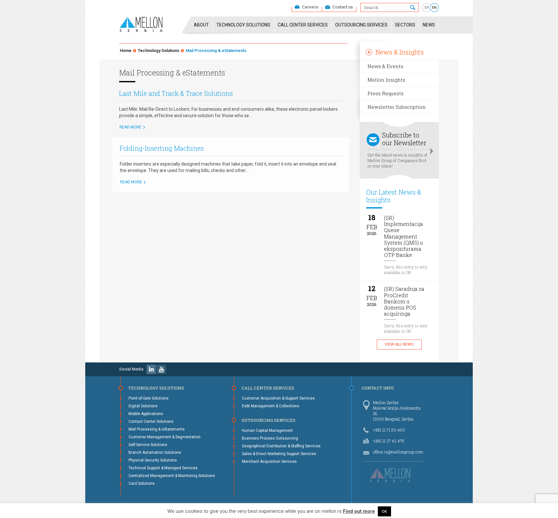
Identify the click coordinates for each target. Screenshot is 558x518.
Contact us (342, 7)
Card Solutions (142, 483)
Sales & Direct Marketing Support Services (279, 454)
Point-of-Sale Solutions (149, 398)
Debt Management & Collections (270, 406)
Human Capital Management (267, 430)
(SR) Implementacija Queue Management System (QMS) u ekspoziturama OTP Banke (403, 236)
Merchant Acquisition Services (269, 461)
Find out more (359, 511)
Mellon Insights (386, 79)
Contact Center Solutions (151, 421)
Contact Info (378, 388)
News (429, 24)
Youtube (161, 369)
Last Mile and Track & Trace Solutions (176, 93)
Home (125, 50)
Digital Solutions (143, 406)
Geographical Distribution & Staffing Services (281, 446)
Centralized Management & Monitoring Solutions (172, 475)
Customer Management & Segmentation (165, 437)
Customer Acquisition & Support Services (278, 398)
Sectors (405, 24)
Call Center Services (303, 24)
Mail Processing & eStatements (157, 429)
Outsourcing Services (361, 24)
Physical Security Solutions (153, 460)
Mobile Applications (146, 413)
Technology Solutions (243, 24)
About (201, 24)
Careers (310, 7)
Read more (130, 127)
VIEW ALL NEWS (399, 344)
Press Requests (385, 93)
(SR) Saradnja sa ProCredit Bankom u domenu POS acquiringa (404, 301)
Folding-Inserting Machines (162, 148)
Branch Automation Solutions (155, 452)
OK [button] (384, 511)
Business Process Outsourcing (270, 438)
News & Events (385, 66)
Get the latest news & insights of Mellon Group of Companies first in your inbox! (397, 150)
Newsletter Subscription (396, 107)
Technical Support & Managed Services (163, 468)
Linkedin (151, 369)
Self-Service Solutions (148, 444)
